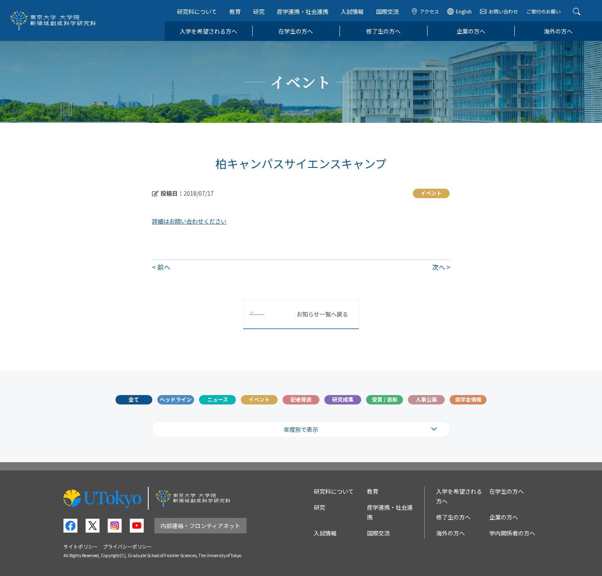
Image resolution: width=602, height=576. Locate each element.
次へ (438, 267)
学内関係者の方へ (512, 533)
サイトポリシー (80, 546)
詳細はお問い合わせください (189, 221)
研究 (259, 11)
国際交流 (387, 11)
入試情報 (352, 11)
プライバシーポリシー (127, 546)
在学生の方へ (295, 31)
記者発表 (301, 399)
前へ (163, 267)
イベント (259, 399)
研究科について (197, 11)
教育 (235, 11)
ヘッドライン (176, 399)
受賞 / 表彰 (385, 399)
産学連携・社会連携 (302, 11)
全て (134, 399)
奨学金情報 (468, 399)
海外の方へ (558, 31)
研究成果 (342, 399)
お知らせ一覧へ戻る (322, 314)
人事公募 (426, 399)
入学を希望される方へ (208, 31)
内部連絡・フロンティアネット (200, 526)
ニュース (217, 399)
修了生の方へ (383, 31)
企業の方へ (471, 31)
